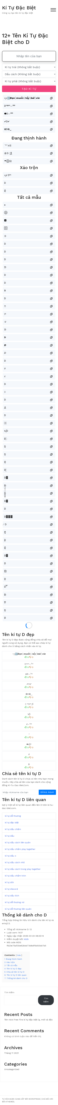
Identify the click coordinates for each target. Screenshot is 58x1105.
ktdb (26, 939)
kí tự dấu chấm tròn (15, 875)
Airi (51, 1099)
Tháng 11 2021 (11, 1053)
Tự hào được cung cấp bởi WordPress (21, 1099)
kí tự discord (11, 889)
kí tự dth (9, 882)
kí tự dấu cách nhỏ (15, 862)
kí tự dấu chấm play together (20, 849)
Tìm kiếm (9, 992)
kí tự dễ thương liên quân (18, 909)
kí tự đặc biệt (12, 822)
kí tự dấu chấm (13, 829)
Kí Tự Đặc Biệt (19, 8)
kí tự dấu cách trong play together (23, 869)
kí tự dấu (9, 836)
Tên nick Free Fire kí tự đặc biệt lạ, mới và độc (28, 1019)
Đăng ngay (47, 792)
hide (19, 955)
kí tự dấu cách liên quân (17, 842)
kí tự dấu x (10, 855)
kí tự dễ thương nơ (14, 902)
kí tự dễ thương (13, 816)
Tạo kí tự (29, 88)
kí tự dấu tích (12, 895)
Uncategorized (11, 1069)
